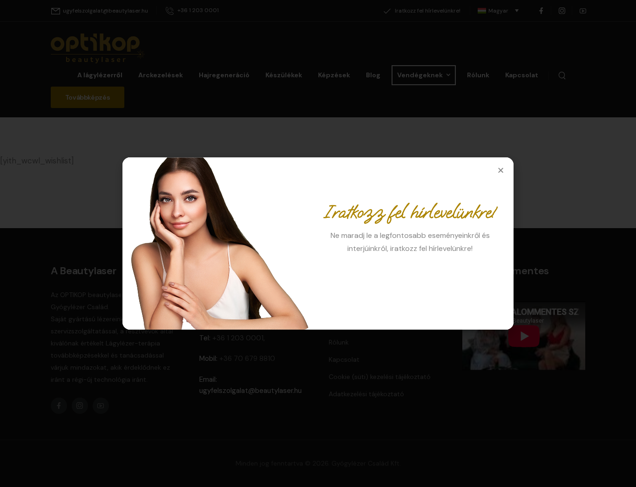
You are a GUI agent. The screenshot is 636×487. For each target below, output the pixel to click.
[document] (318, 243)
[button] (500, 170)
